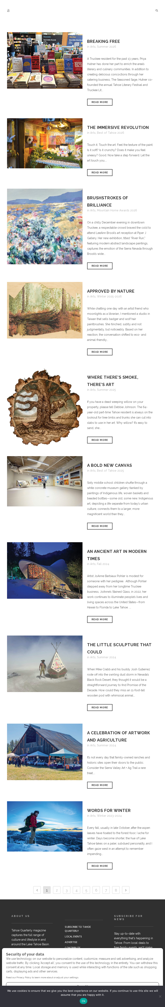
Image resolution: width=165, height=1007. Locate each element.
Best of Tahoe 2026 (110, 132)
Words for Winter (109, 810)
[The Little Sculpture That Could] (44, 664)
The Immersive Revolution (118, 127)
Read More (100, 102)
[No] (160, 996)
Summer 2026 (106, 46)
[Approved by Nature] (44, 310)
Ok (83, 1001)
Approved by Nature (111, 291)
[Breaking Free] (44, 60)
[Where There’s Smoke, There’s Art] (44, 407)
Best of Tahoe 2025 (110, 470)
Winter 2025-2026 (109, 296)
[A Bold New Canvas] (44, 481)
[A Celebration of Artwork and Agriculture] (44, 752)
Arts (93, 46)
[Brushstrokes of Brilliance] (44, 226)
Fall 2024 (103, 564)
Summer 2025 (106, 389)
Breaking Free (103, 41)
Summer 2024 (106, 657)
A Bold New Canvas (109, 465)
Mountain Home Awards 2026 (117, 210)
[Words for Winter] (44, 826)
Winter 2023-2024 (109, 815)
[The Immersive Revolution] (44, 143)
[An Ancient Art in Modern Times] (44, 570)
